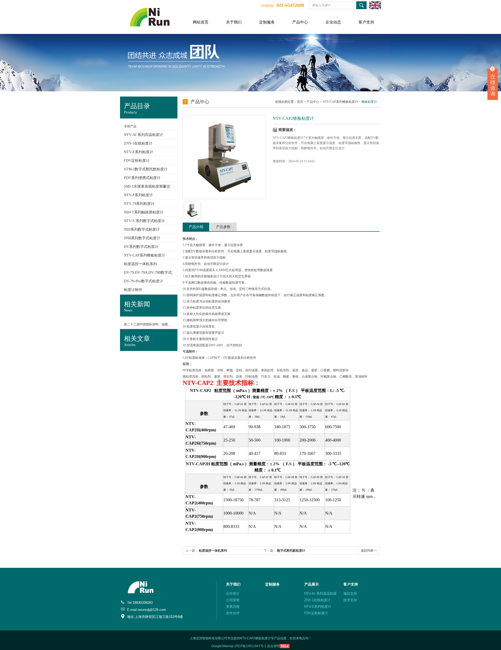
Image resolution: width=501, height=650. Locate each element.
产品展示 (311, 584)
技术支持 (350, 600)
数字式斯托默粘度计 (291, 550)
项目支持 (350, 593)
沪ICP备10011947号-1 (250, 646)
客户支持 (366, 22)
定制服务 (267, 22)
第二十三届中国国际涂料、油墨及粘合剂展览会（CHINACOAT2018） (148, 324)
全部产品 (130, 126)
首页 (300, 102)
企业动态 (333, 22)
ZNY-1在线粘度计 (317, 600)
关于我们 (234, 22)
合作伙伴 (233, 613)
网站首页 (200, 22)
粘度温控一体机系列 (213, 550)
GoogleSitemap (222, 646)
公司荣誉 (233, 600)
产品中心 (300, 22)
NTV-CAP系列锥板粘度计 (340, 102)
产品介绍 (196, 227)
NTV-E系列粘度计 (317, 607)
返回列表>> (369, 550)
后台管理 (273, 646)
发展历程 (233, 607)
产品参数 (223, 227)
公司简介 (233, 593)
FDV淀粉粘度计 (316, 613)
